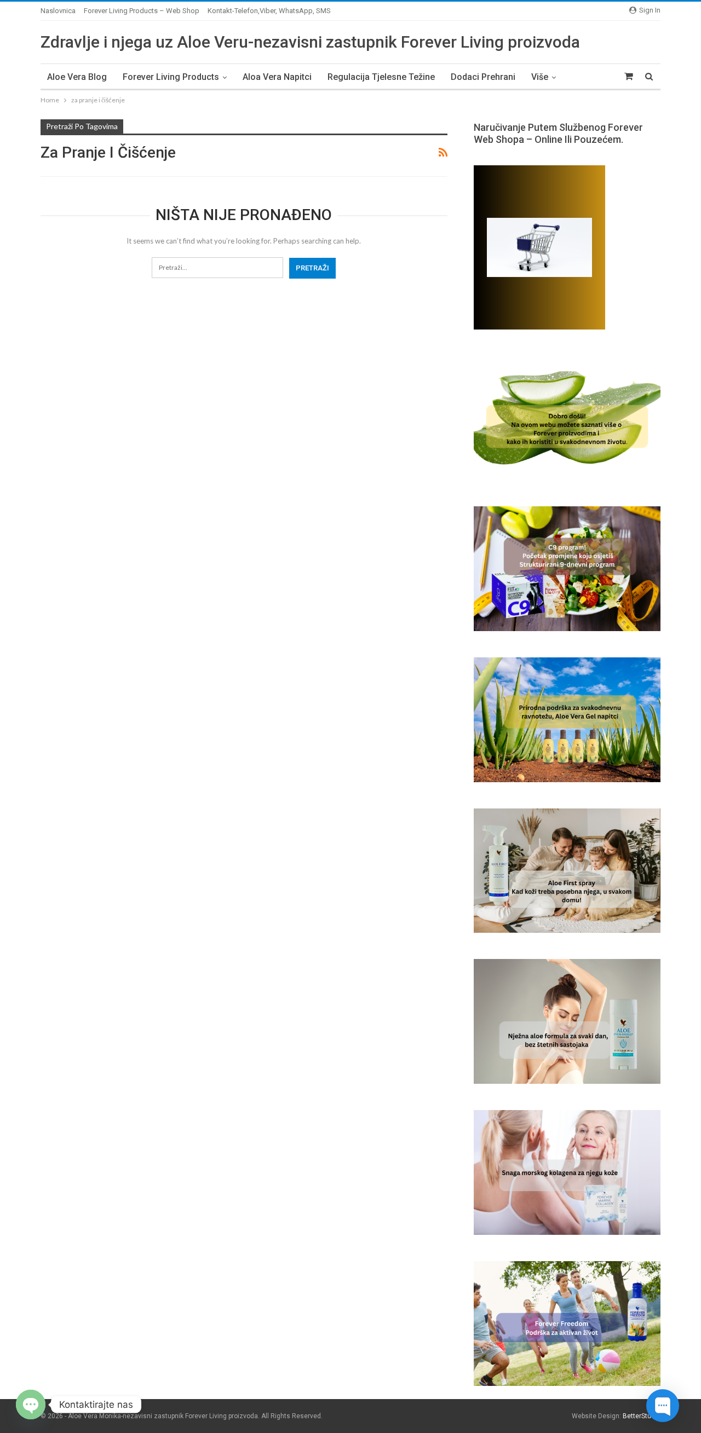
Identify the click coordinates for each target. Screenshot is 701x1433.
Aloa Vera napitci (277, 77)
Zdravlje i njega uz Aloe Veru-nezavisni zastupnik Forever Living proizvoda (310, 41)
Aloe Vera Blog (77, 77)
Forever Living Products (171, 77)
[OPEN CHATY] (30, 1404)
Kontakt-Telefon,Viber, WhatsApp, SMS (269, 11)
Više (539, 77)
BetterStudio (641, 1416)
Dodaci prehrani (483, 77)
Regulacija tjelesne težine (381, 77)
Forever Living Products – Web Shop (141, 11)
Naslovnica (58, 11)
